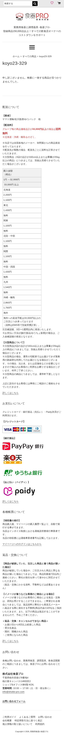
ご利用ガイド (9, 717)
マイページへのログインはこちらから (22, 544)
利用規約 (39, 724)
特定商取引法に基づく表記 (28, 720)
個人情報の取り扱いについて (17, 724)
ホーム (16, 56)
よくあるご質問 (27, 717)
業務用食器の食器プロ (39, 731)
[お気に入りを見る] (52, 3)
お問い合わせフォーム (13, 701)
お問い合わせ (45, 717)
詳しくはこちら (10, 393)
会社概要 (7, 720)
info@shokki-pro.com (13, 692)
